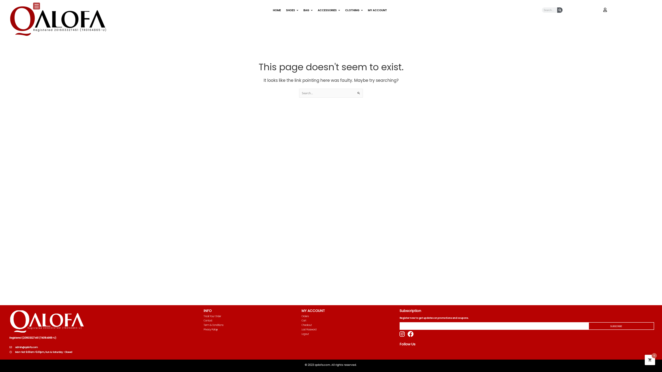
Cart (304, 320)
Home (277, 10)
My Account (377, 10)
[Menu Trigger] (36, 6)
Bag (306, 10)
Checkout (307, 325)
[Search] (560, 10)
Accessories (327, 10)
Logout (305, 334)
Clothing (352, 10)
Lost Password (309, 329)
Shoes (290, 10)
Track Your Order (212, 316)
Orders (305, 316)
